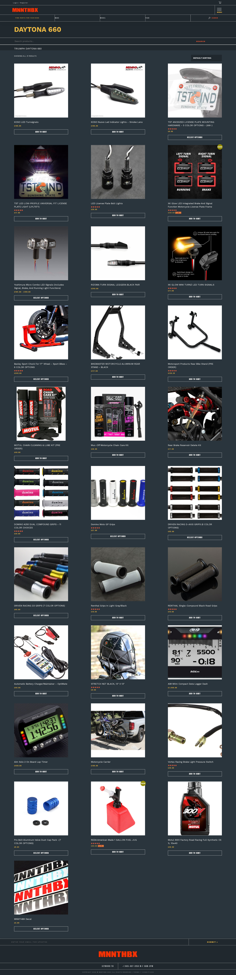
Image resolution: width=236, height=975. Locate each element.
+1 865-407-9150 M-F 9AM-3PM (138, 966)
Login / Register (20, 3)
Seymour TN (108, 966)
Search (200, 41)
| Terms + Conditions (143, 972)
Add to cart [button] (41, 132)
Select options (195, 137)
